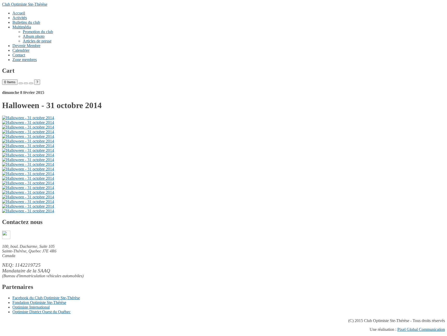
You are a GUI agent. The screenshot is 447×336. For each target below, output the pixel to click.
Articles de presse (37, 41)
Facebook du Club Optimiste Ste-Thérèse (46, 298)
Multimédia (21, 27)
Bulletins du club (26, 22)
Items (10, 82)
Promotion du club (38, 31)
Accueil (18, 13)
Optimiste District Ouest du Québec (41, 312)
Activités (19, 18)
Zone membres (24, 59)
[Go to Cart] (21, 83)
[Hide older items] (31, 83)
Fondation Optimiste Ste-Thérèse (39, 302)
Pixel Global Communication (421, 329)
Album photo (33, 36)
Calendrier (20, 50)
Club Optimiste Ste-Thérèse (24, 4)
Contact (18, 55)
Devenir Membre (26, 45)
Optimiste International (31, 307)
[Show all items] (26, 83)
